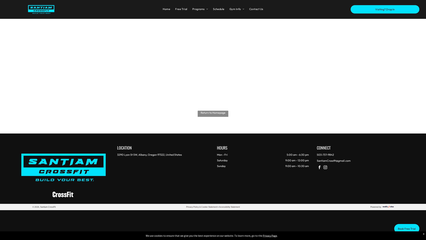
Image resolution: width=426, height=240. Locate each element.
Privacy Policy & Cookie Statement (201, 207)
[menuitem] (166, 9)
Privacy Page (270, 235)
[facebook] (319, 168)
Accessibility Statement (229, 207)
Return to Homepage (213, 112)
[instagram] (325, 168)
